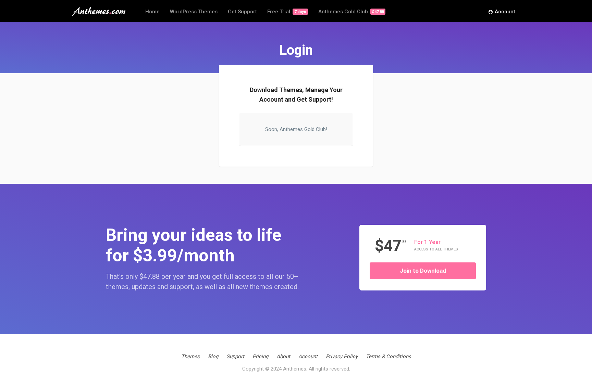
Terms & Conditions (388, 356)
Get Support (242, 12)
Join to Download (423, 270)
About (283, 356)
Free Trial (286, 12)
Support (235, 356)
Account (505, 12)
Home (152, 12)
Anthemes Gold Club (351, 12)
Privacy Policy (342, 356)
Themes (190, 356)
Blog (213, 356)
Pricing (260, 356)
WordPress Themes (194, 12)
